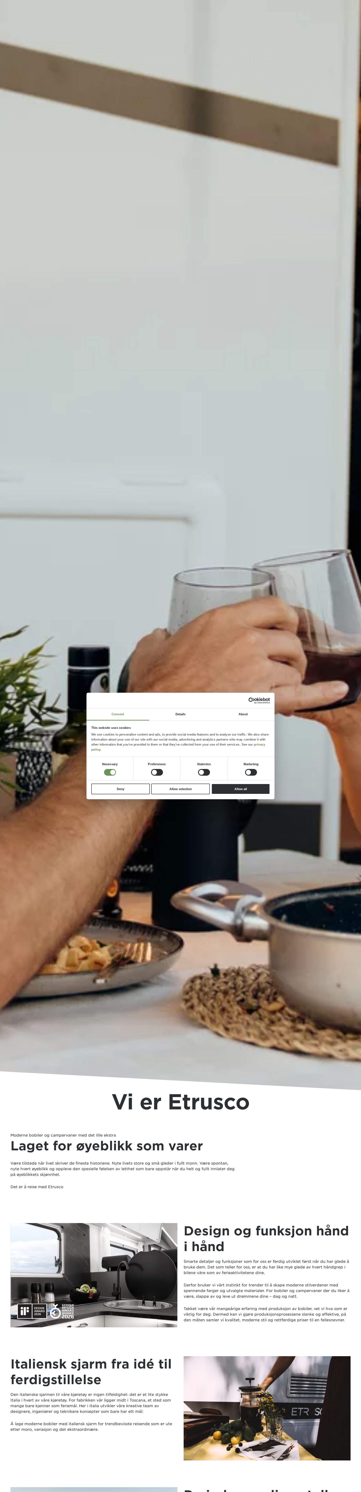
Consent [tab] (118, 714)
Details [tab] (180, 714)
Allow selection (180, 789)
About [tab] (243, 714)
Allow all (240, 789)
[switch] (157, 772)
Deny (120, 789)
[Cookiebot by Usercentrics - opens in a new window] (251, 700)
